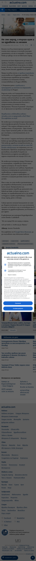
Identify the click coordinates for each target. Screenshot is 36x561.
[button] (18, 275)
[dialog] (18, 280)
